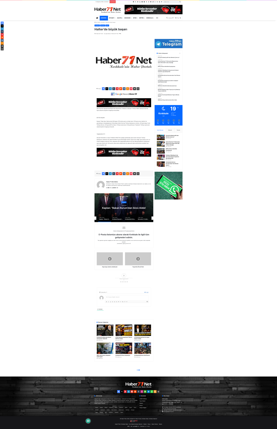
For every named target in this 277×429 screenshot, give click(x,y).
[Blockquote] (119, 302)
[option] (123, 207)
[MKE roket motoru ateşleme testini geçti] (105, 348)
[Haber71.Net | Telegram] (169, 43)
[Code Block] (121, 302)
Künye (141, 405)
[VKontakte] (124, 88)
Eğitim (141, 18)
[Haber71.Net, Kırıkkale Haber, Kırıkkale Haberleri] (107, 10)
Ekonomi (127, 18)
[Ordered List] (115, 302)
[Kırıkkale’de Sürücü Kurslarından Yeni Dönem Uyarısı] (161, 164)
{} (124, 301)
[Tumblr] (113, 88)
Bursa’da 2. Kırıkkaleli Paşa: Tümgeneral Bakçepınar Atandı (124, 208)
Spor (134, 18)
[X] (106, 88)
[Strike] (113, 302)
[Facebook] (103, 88)
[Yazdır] (138, 88)
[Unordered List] (117, 302)
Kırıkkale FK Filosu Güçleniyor (123, 355)
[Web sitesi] (107, 188)
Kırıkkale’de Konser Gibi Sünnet (142, 355)
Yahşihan (116, 412)
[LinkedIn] (110, 88)
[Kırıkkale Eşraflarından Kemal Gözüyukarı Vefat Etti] (105, 330)
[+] (126, 301)
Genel (130, 407)
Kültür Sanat (121, 409)
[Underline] (111, 302)
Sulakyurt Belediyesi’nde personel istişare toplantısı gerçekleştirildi (172, 157)
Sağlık (96, 412)
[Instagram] (117, 188)
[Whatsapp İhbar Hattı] (169, 186)
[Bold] (107, 302)
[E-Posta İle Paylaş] (134, 88)
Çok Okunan (160, 130)
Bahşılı (106, 407)
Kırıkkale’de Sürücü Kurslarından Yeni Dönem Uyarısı (172, 163)
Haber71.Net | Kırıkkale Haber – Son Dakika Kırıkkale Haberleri (128, 424)
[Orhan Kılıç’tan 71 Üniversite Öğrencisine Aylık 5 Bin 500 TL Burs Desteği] (161, 144)
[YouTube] (114, 188)
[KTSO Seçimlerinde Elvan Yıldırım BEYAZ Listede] (124, 330)
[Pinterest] (117, 88)
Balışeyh (111, 407)
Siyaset (111, 18)
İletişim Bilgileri (143, 407)
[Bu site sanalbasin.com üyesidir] (133, 421)
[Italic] (109, 302)
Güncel (170, 130)
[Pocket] (131, 88)
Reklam (141, 403)
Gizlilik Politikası (143, 398)
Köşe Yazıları (114, 409)
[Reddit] (120, 88)
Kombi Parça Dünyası (142, 421)
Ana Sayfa (97, 22)
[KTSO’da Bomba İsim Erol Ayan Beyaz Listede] (142, 330)
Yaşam (121, 412)
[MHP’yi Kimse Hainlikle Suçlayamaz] (161, 150)
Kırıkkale (149, 18)
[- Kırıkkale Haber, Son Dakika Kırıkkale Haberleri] (124, 106)
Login (147, 292)
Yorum (178, 130)
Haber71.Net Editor (112, 182)
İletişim (160, 424)
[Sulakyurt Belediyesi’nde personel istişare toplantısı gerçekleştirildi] (161, 157)
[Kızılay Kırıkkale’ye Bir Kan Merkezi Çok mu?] (161, 137)
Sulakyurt (111, 412)
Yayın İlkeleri (142, 401)
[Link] (123, 302)
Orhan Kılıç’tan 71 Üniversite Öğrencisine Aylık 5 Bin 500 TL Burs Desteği (173, 143)
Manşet (102, 25)
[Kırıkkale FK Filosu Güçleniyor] (124, 348)
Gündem (103, 18)
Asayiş (119, 18)
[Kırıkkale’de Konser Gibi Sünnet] (142, 348)
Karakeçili (103, 409)
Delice (116, 407)
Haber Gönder (154, 424)
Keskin (108, 409)
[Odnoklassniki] (127, 88)
